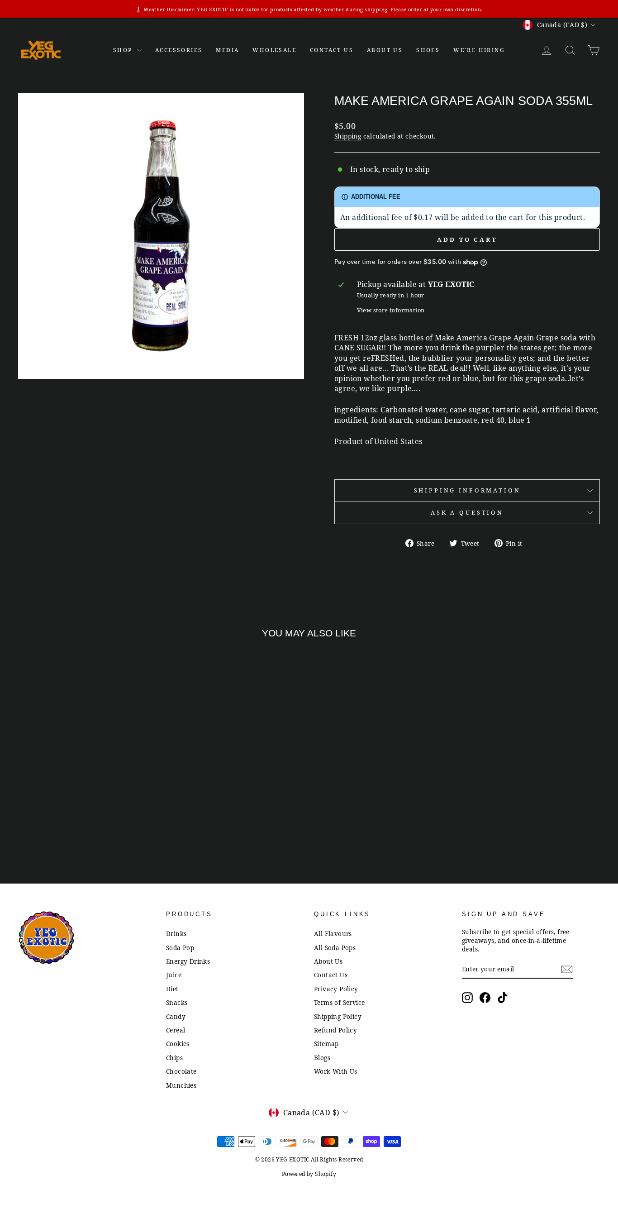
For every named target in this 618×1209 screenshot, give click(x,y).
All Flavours (333, 933)
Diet (172, 988)
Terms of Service (339, 1002)
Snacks (176, 1002)
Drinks (176, 933)
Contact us (331, 50)
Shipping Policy (337, 1016)
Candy (175, 1016)
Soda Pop (180, 947)
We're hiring (479, 50)
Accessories (178, 50)
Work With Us (335, 1071)
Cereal (175, 1030)
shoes (428, 50)
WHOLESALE (274, 50)
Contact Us (330, 974)
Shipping (347, 136)
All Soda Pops (335, 947)
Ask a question (467, 512)
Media (227, 50)
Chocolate (181, 1071)
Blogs (322, 1057)
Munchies (181, 1085)
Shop (124, 50)
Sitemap (326, 1043)
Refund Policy (335, 1030)
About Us (385, 50)
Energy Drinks (188, 961)
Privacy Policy (336, 988)
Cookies (178, 1043)
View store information (391, 310)
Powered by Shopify (309, 1174)
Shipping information (467, 490)
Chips (174, 1057)
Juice (173, 974)
